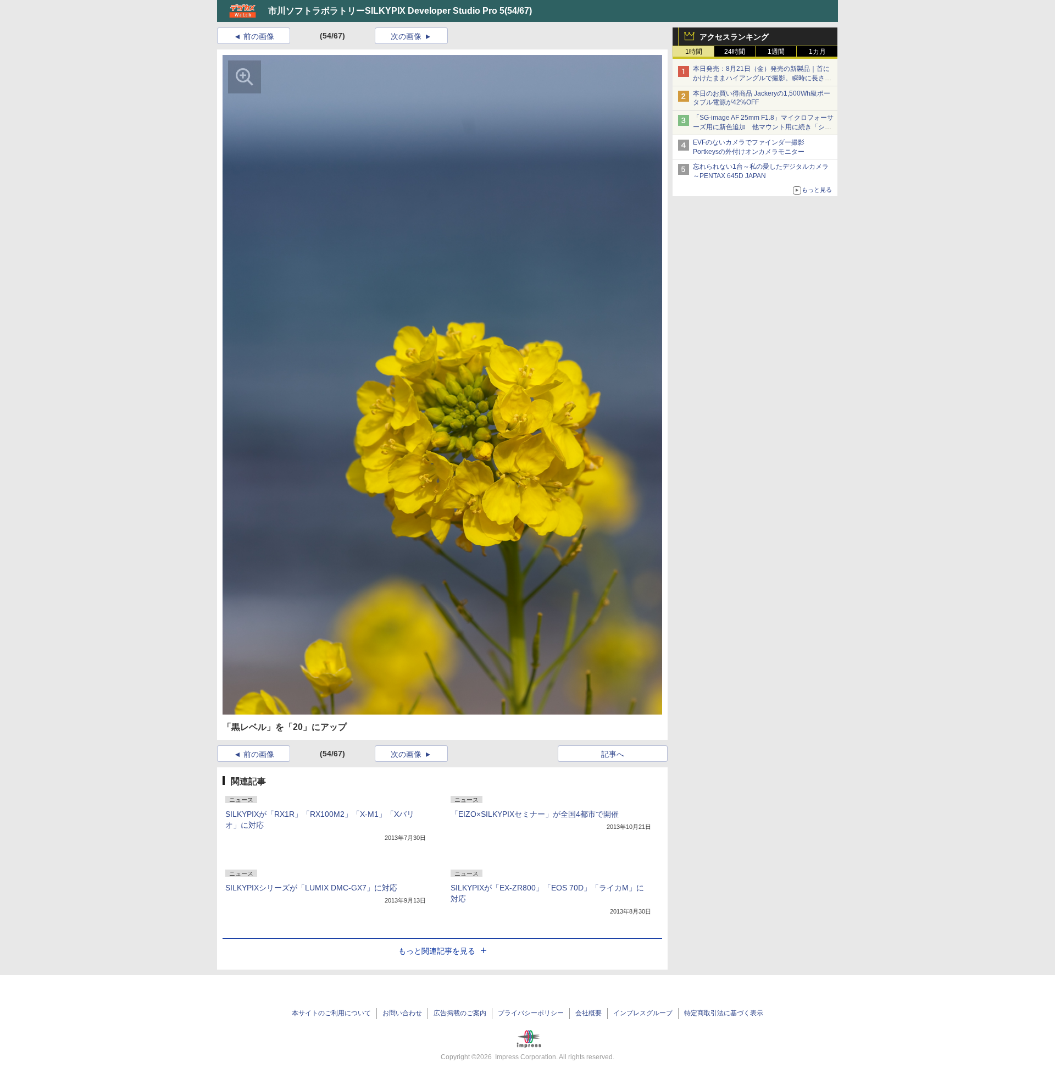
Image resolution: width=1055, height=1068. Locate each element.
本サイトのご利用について (331, 1013)
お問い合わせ (402, 1013)
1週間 (776, 52)
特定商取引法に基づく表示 (723, 1013)
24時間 (734, 52)
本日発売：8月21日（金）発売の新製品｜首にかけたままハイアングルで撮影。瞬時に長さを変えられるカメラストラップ (762, 78)
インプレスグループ (643, 1013)
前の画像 (258, 36)
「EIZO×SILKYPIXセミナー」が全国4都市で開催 (535, 814)
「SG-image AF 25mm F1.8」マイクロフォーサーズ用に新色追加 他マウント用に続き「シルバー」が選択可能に (763, 127)
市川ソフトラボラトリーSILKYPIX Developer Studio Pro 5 (386, 10)
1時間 (693, 52)
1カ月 (817, 52)
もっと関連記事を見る (436, 951)
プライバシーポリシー (531, 1013)
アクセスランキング (734, 36)
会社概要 (588, 1013)
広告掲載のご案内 (460, 1013)
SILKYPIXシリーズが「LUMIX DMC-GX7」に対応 (311, 887)
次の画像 (406, 36)
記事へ (612, 754)
